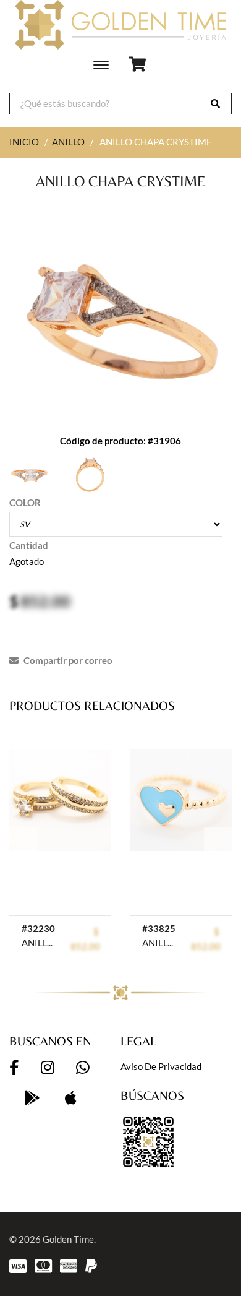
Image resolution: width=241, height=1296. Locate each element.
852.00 (45, 601)
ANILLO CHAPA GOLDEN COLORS (160, 942)
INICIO (24, 141)
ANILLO (68, 141)
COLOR (25, 502)
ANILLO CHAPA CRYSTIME (40, 942)
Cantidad (28, 545)
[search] (215, 103)
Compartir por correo (67, 660)
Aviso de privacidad (160, 1066)
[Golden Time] (120, 25)
